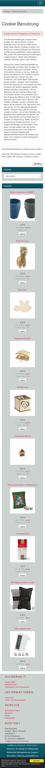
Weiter (39, 163)
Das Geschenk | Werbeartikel (25, 745)
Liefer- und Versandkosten (15, 700)
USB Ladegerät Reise (22, 628)
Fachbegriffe (10, 718)
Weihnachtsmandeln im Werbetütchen (23, 485)
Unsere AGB (10, 682)
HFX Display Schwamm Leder (22, 582)
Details (22, 234)
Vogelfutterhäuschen (22, 338)
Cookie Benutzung (19, 11)
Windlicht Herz (22, 387)
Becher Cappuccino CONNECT (22, 192)
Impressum (9, 697)
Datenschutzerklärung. (12, 766)
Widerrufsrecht (11, 684)
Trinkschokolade (22, 533)
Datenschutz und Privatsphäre (17, 687)
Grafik (7, 715)
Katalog (7, 11)
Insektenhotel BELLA (22, 436)
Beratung (8, 713)
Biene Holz (22, 289)
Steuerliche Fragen (12, 710)
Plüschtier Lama (22, 241)
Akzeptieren (36, 761)
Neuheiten (8, 186)
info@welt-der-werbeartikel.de (17, 741)
